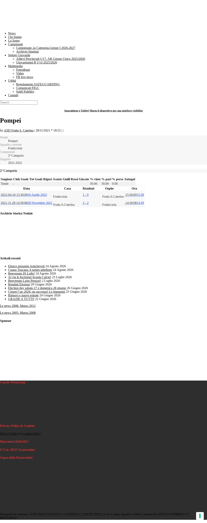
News (12, 33)
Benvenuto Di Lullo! (21, 273)
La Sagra (14, 40)
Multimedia (15, 66)
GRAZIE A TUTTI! (21, 299)
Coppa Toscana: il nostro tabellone (30, 270)
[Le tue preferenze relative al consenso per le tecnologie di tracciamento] (200, 516)
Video (20, 73)
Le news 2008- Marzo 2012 (18, 306)
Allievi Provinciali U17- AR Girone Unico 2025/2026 (50, 58)
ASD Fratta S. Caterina (19, 130)
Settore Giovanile (19, 55)
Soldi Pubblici (25, 91)
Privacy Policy (9, 433)
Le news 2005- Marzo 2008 (18, 312)
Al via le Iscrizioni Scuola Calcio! (29, 277)
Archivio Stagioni (27, 51)
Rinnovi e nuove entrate (23, 295)
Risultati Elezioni (19, 284)
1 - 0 (86, 194)
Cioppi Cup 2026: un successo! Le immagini (36, 291)
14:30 (134, 203)
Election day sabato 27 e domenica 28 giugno (37, 288)
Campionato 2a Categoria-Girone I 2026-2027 (45, 48)
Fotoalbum (23, 69)
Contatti (13, 95)
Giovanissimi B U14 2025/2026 (36, 62)
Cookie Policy (32, 433)
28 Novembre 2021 (26, 203)
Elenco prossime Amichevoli (26, 266)
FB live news (24, 77)
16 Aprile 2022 (24, 194)
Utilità (12, 80)
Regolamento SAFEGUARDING (38, 84)
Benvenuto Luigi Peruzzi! (24, 280)
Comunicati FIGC (27, 88)
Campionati (15, 44)
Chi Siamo (15, 37)
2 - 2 (86, 203)
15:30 (134, 194)
